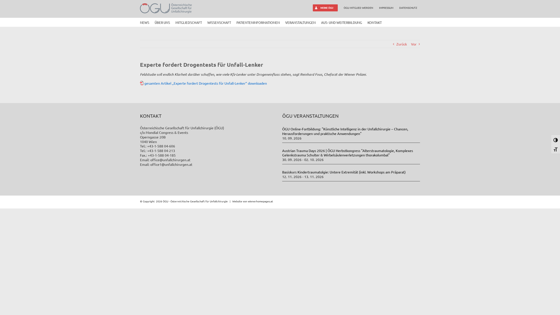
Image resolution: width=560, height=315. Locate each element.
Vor (413, 44)
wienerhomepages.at (260, 201)
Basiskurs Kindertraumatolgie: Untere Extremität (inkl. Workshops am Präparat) (344, 172)
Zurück (401, 44)
